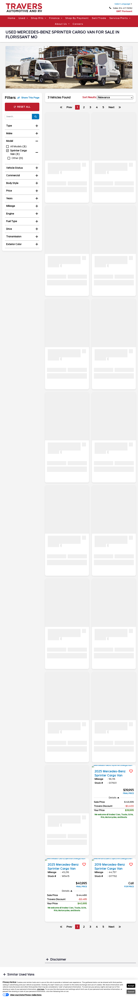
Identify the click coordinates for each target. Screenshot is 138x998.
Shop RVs (37, 18)
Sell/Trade (99, 18)
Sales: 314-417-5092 (122, 8)
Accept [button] (131, 986)
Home (11, 18)
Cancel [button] (131, 992)
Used (22, 18)
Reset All (23, 107)
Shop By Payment (77, 18)
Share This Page (30, 97)
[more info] (114, 766)
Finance (54, 18)
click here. (41, 989)
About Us (61, 24)
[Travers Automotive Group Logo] (24, 13)
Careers (78, 24)
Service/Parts (118, 18)
